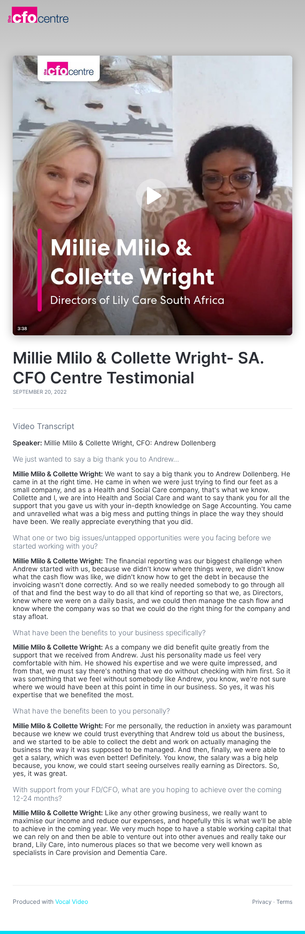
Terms (284, 901)
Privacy (262, 901)
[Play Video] (152, 195)
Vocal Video (71, 901)
